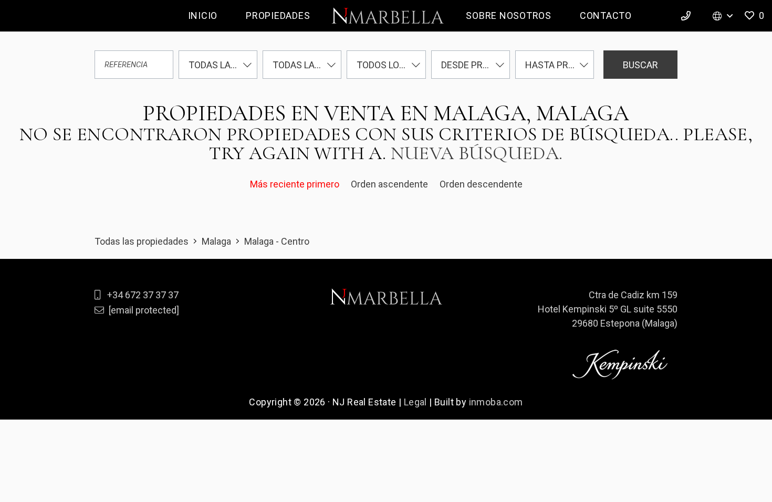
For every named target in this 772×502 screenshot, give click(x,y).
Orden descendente (481, 184)
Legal (415, 401)
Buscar (640, 64)
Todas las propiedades (142, 241)
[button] (753, 16)
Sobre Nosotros (508, 15)
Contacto (606, 15)
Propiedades (278, 15)
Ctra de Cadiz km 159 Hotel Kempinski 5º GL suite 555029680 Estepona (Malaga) (607, 309)
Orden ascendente (390, 184)
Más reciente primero (295, 184)
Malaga (216, 241)
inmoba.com (496, 401)
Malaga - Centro (276, 241)
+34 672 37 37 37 (143, 294)
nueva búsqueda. (477, 153)
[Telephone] (687, 16)
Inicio (203, 15)
